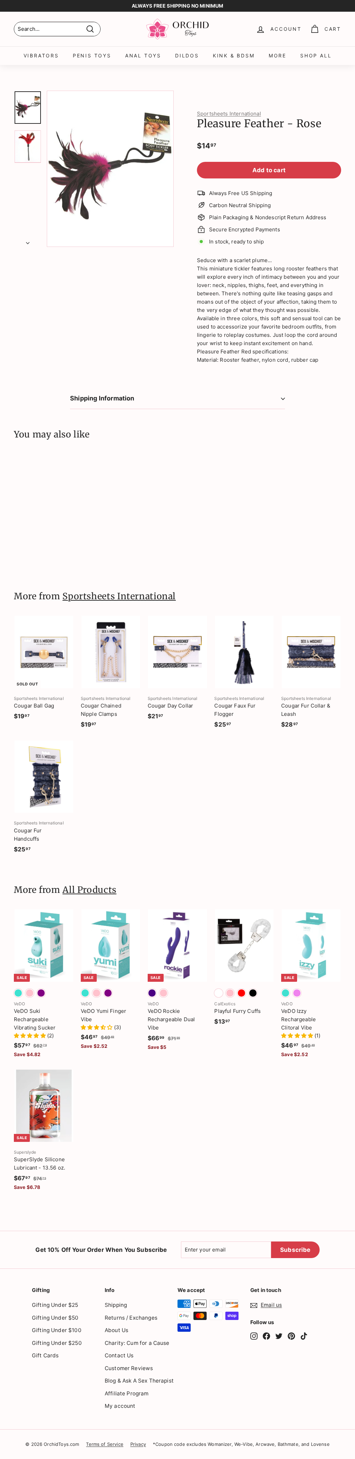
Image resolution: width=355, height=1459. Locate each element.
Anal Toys (143, 55)
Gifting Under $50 (55, 1317)
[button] (30, 1035)
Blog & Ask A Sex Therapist (139, 1380)
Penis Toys (92, 55)
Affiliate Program (127, 1393)
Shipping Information (102, 398)
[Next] (28, 241)
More (277, 55)
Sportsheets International (229, 113)
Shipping (116, 1305)
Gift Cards (45, 1355)
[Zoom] (110, 169)
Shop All (315, 55)
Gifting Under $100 (56, 1330)
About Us (116, 1330)
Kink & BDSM (234, 55)
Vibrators (41, 55)
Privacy (138, 1444)
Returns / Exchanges (131, 1317)
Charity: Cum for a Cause (137, 1343)
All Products (89, 889)
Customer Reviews (129, 1368)
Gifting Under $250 (57, 1343)
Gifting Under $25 (55, 1305)
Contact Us (119, 1355)
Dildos (187, 55)
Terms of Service (104, 1444)
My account (120, 1406)
